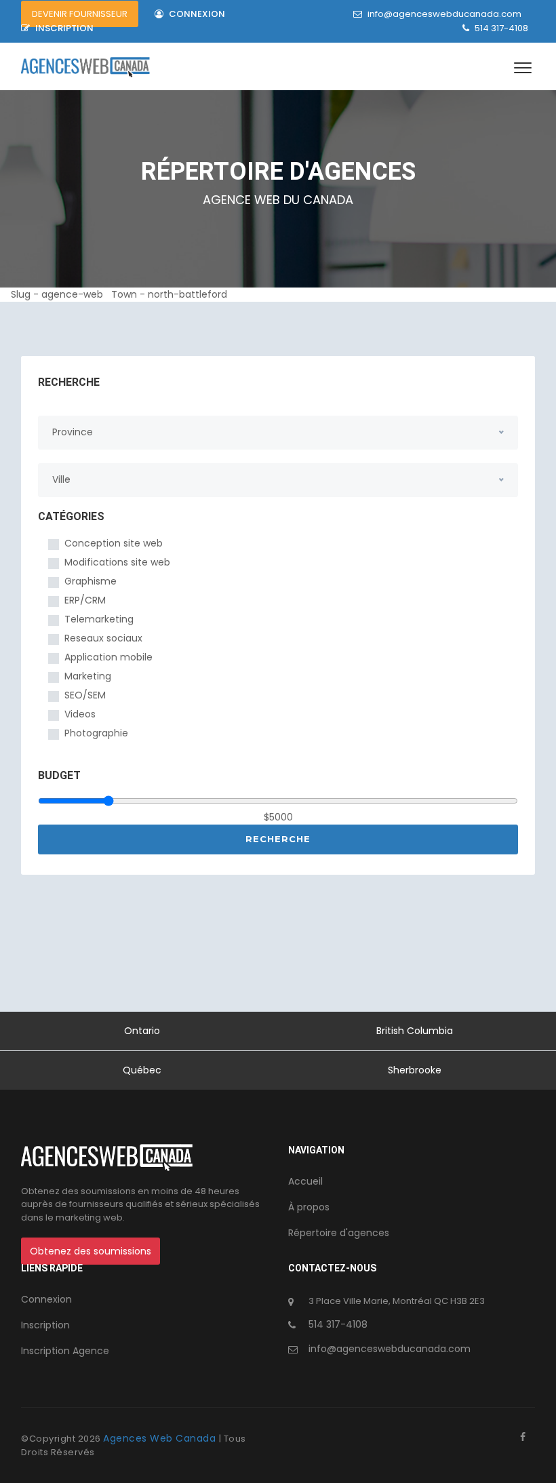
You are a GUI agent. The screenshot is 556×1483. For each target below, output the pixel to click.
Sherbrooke (414, 1070)
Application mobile (108, 657)
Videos (80, 714)
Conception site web (113, 543)
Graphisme (90, 581)
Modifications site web (117, 562)
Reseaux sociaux (103, 638)
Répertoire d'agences (338, 1233)
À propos (309, 1207)
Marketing (87, 676)
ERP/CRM (85, 600)
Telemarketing (99, 619)
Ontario (142, 1030)
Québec (142, 1070)
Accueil (305, 1181)
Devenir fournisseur (79, 13)
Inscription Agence (65, 1351)
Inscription (63, 28)
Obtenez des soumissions (90, 1251)
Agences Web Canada (161, 1438)
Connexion (196, 13)
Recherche (278, 838)
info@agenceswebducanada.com (444, 13)
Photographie (96, 733)
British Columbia (414, 1030)
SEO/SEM (85, 695)
